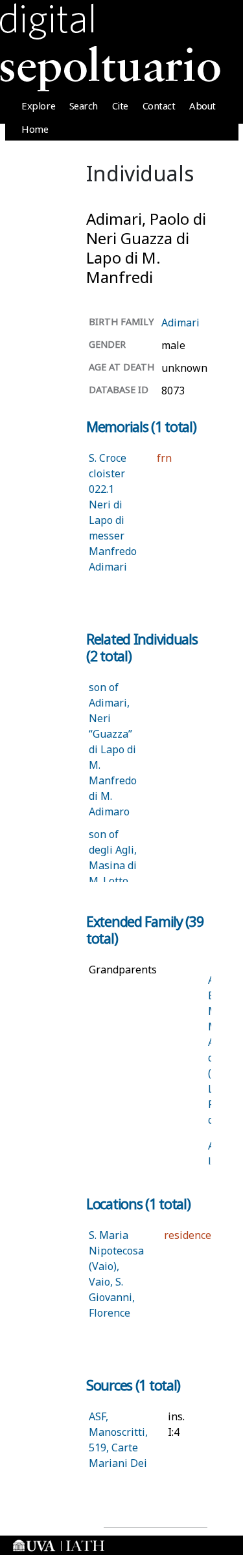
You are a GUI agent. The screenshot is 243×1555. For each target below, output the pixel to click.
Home (34, 128)
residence (187, 1235)
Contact (159, 105)
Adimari (180, 322)
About (202, 105)
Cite (120, 105)
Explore (38, 105)
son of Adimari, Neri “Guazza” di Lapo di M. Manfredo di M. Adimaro (113, 749)
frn (164, 458)
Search (83, 105)
